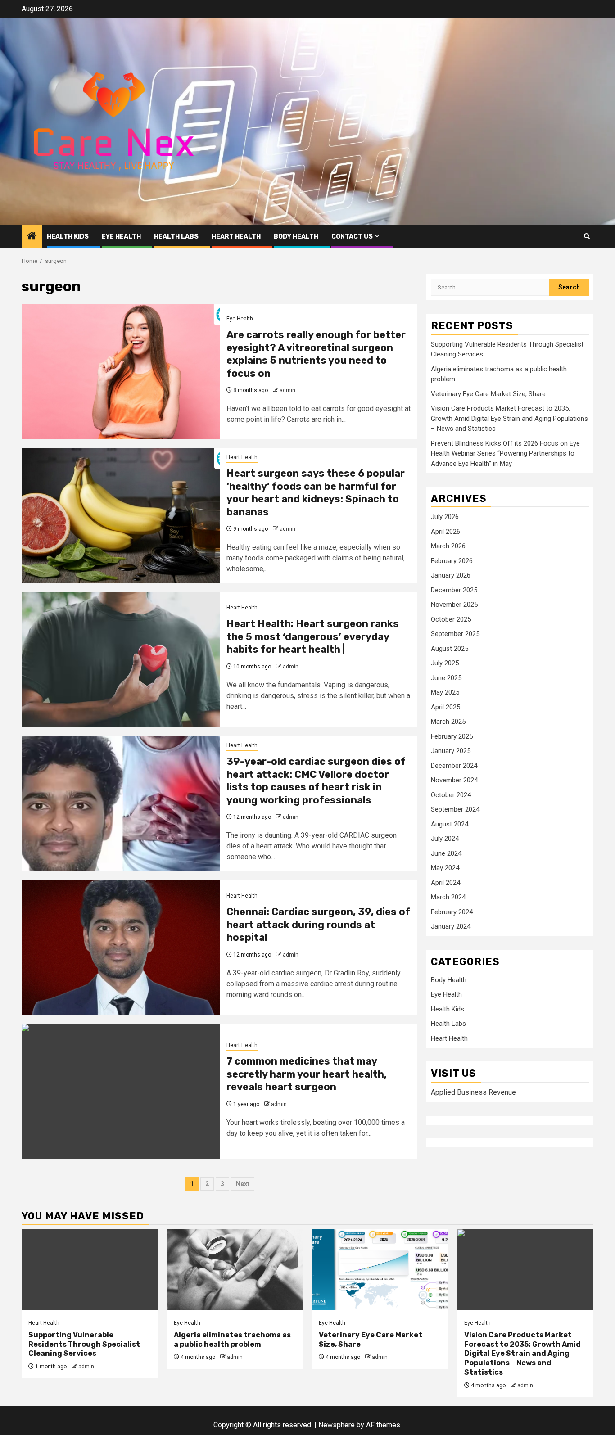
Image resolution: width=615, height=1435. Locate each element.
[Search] (586, 236)
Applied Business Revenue (473, 1092)
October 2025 (451, 619)
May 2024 (445, 868)
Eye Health (121, 236)
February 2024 (452, 912)
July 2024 (445, 839)
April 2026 (445, 532)
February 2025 (452, 736)
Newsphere (336, 1425)
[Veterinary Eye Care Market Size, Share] (380, 1269)
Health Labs (176, 236)
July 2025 (445, 663)
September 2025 (455, 634)
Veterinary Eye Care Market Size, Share (488, 394)
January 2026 (450, 575)
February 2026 (452, 561)
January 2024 (450, 926)
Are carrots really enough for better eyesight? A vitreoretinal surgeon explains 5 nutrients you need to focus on (316, 354)
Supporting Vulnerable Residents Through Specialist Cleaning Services (84, 1344)
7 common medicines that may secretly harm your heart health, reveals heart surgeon (306, 1074)
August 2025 (449, 649)
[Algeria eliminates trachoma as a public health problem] (235, 1269)
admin (287, 390)
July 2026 (445, 517)
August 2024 (449, 824)
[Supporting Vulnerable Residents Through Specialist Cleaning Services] (90, 1269)
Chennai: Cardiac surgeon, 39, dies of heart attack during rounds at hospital (318, 924)
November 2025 (454, 604)
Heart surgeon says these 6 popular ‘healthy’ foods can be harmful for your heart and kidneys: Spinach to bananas (315, 492)
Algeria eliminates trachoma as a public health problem (232, 1340)
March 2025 (448, 722)
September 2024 (455, 809)
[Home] (32, 236)
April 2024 (445, 883)
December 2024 (454, 766)
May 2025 (445, 692)
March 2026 (448, 546)
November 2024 (454, 780)
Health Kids (68, 236)
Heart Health (236, 236)
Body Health (296, 236)
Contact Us (352, 236)
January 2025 (450, 751)
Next (242, 1183)
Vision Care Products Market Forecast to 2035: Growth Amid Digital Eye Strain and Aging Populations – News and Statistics (509, 418)
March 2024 (448, 897)
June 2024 (446, 853)
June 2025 (446, 678)
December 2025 (454, 590)
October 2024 (451, 795)
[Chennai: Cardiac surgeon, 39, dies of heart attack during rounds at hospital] (121, 947)
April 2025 (445, 707)
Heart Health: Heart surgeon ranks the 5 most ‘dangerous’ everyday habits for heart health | (312, 636)
